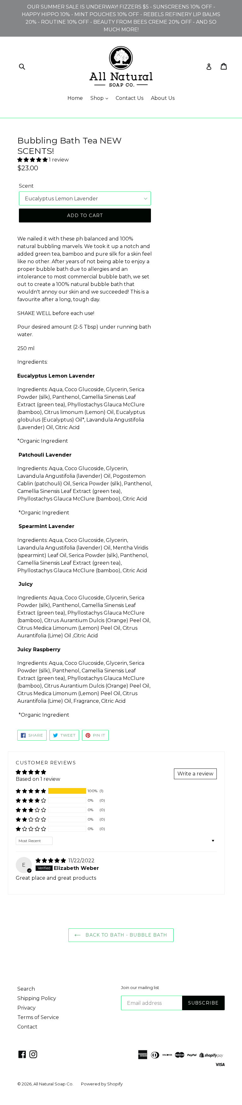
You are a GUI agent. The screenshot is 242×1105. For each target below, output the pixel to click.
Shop (97, 98)
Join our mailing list (140, 987)
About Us (163, 98)
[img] (51, 861)
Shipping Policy (36, 998)
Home (75, 98)
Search (26, 989)
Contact (27, 1027)
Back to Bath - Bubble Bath (125, 935)
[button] (33, 160)
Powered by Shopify (102, 1083)
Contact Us (129, 98)
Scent (26, 186)
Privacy (26, 1008)
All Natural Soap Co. (53, 1083)
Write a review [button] (195, 774)
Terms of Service (38, 1017)
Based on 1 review (38, 779)
